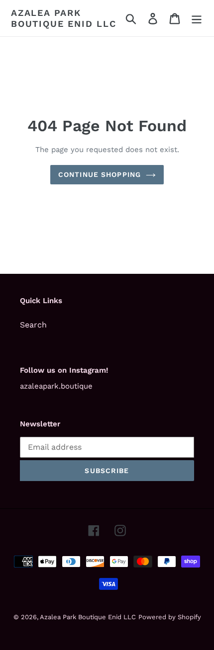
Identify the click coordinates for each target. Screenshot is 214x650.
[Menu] (197, 18)
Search (33, 324)
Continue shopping (99, 174)
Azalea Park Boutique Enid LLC (63, 18)
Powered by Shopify (169, 617)
